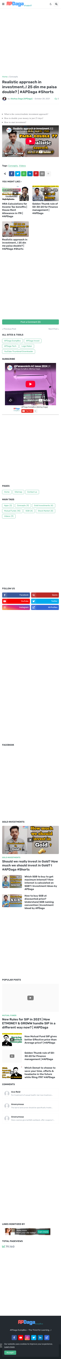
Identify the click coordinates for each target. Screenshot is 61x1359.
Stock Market (45, 511)
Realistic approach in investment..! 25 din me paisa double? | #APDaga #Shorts (14, 244)
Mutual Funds (12, 511)
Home (5, 77)
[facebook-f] (14, 1337)
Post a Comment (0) (31, 322)
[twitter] (33, 1337)
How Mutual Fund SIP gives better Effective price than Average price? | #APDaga (41, 1039)
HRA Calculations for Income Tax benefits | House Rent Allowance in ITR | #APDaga (14, 210)
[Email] (42, 173)
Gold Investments (43, 505)
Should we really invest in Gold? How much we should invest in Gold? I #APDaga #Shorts (30, 865)
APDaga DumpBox (12, 341)
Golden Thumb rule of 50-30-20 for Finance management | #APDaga (45, 208)
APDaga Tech (10, 346)
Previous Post (10, 329)
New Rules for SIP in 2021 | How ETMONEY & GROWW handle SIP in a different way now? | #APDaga (28, 1023)
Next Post (53, 329)
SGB (29, 511)
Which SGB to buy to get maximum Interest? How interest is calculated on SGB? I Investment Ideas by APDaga (41, 882)
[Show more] (48, 173)
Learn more (9, 1347)
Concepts (13, 77)
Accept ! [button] (10, 1352)
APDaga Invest (32, 341)
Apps (8, 505)
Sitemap (18, 492)
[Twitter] (17, 173)
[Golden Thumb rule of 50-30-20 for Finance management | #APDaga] (45, 193)
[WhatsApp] (24, 173)
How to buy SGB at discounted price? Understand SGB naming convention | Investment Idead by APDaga (39, 902)
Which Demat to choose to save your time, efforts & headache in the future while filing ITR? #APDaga (40, 1072)
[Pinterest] (36, 173)
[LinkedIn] (30, 173)
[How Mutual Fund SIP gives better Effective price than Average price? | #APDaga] (12, 1039)
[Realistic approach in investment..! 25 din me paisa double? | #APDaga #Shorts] (15, 229)
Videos (22, 166)
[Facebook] (11, 173)
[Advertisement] (30, 42)
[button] (3, 4)
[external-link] (46, 1337)
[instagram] (27, 1337)
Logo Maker (27, 346)
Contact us (32, 492)
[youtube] (20, 1337)
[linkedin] (40, 1337)
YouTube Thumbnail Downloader (18, 351)
